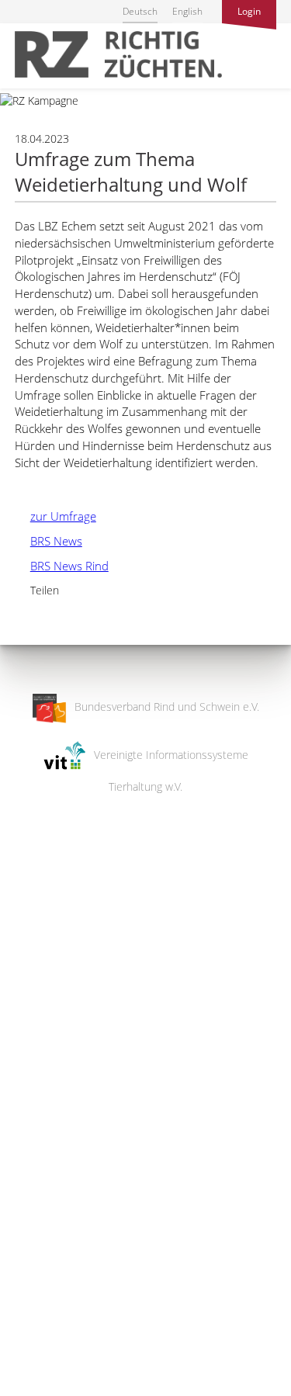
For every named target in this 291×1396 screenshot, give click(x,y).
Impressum (27, 1374)
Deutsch (140, 11)
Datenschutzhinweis (49, 1388)
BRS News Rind (62, 565)
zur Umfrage (55, 516)
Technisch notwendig (25, 1136)
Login (249, 11)
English (187, 11)
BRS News (48, 541)
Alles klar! (23, 1332)
